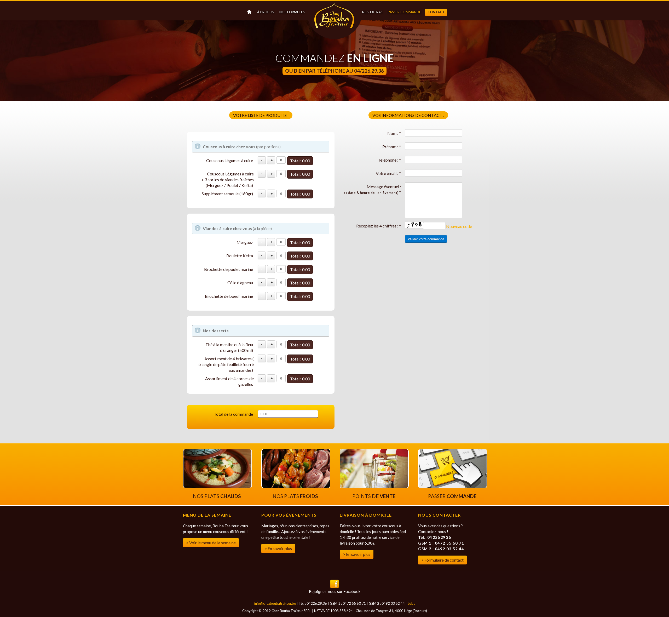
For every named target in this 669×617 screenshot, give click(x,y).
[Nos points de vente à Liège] (374, 486)
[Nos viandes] (295, 486)
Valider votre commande (426, 238)
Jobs (411, 603)
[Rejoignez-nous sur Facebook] (334, 586)
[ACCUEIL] (249, 12)
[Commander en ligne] (452, 486)
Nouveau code (459, 226)
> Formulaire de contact (442, 559)
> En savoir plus (278, 548)
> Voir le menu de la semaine (211, 542)
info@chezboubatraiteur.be (275, 603)
